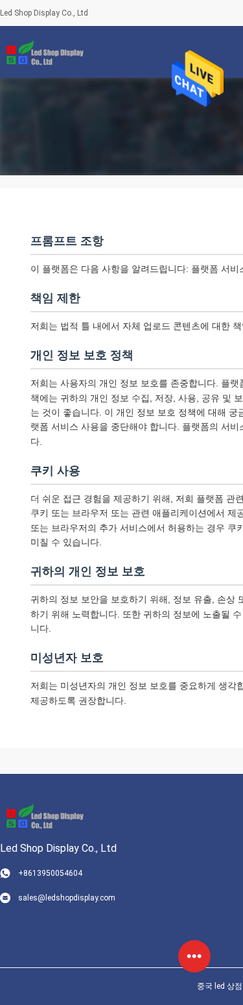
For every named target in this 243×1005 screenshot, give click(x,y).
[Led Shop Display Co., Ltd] (42, 52)
